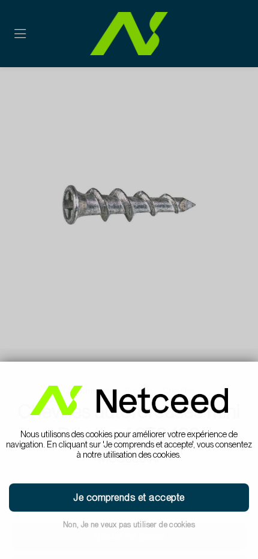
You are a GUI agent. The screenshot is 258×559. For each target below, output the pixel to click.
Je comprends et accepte (128, 497)
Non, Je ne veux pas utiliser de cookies (129, 524)
